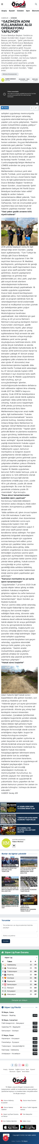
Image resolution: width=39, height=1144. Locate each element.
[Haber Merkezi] (6, 843)
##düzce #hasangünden (10, 74)
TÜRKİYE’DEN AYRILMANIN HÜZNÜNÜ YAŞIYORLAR (28, 889)
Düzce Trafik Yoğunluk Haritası (28, 1108)
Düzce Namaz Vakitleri (7, 1108)
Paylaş (6, 107)
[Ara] (36, 4)
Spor (28, 11)
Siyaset (12, 11)
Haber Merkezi (17, 841)
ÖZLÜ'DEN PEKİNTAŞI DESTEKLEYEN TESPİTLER (9, 870)
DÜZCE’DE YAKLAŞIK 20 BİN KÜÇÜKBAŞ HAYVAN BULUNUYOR (10, 889)
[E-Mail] (13, 845)
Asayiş (4, 11)
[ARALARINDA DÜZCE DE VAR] (10, 899)
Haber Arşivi (26, 1121)
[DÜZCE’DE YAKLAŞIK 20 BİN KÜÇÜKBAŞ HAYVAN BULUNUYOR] (10, 881)
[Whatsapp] (26, 1065)
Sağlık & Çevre (20, 1069)
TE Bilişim (24, 1141)
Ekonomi (12, 1071)
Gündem (20, 11)
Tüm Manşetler (27, 1114)
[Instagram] (19, 1065)
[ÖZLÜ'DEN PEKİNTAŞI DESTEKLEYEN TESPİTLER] (10, 862)
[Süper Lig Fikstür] (36, 1007)
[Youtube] (23, 1065)
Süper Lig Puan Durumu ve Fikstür (10, 1115)
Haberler (4, 18)
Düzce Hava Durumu (29, 1100)
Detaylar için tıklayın (19, 1000)
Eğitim (19, 1071)
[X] (16, 1065)
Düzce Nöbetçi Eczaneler (7, 1101)
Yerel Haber (25, 1071)
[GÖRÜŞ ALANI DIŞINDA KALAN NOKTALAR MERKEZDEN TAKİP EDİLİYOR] (28, 862)
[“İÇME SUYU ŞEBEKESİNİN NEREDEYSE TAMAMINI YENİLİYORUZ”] (28, 899)
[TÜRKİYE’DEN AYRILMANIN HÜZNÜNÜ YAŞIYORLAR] (28, 881)
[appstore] (11, 1127)
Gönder (6, 941)
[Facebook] (12, 1065)
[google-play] (28, 1127)
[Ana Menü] (2, 4)
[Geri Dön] (6, 1138)
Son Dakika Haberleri (10, 1121)
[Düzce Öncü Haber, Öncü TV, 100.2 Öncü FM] (19, 4)
